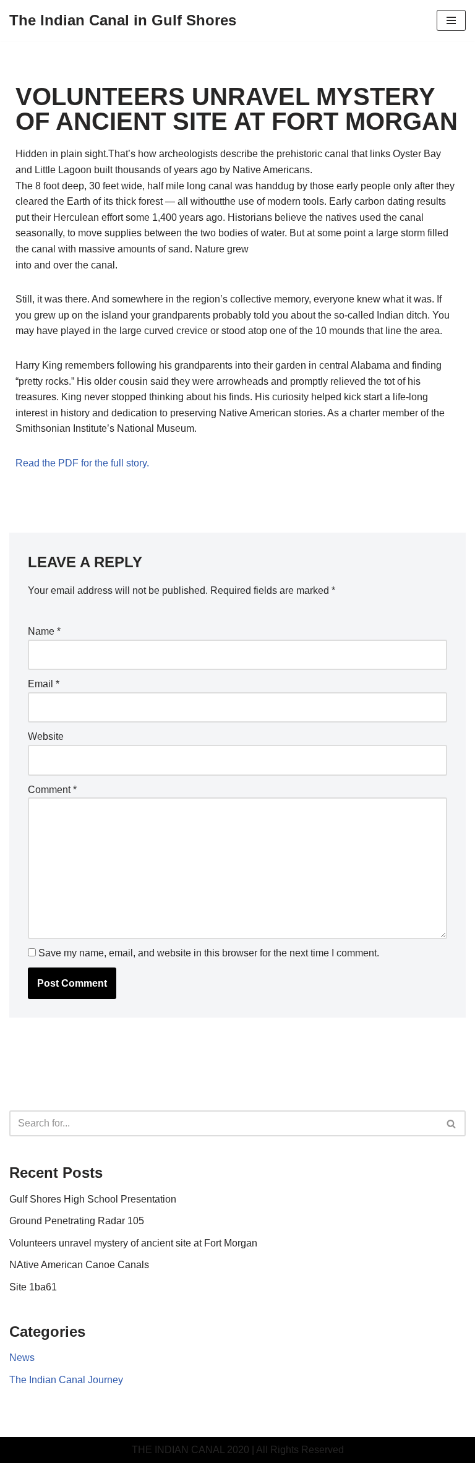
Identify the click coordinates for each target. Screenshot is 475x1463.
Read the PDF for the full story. (82, 463)
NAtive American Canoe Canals (79, 1264)
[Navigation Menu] (451, 20)
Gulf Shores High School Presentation (92, 1199)
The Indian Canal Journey (66, 1380)
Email (43, 684)
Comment (52, 789)
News (22, 1357)
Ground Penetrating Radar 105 (76, 1221)
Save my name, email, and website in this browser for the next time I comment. (208, 953)
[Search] (452, 1123)
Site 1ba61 (33, 1287)
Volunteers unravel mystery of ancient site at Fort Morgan (133, 1243)
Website (46, 736)
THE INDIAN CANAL (178, 1449)
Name (44, 631)
